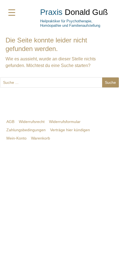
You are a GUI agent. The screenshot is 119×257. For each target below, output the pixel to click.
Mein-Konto (16, 138)
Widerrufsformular (65, 121)
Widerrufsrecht (32, 121)
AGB (10, 121)
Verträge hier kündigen (70, 130)
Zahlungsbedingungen (26, 130)
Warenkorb (40, 138)
